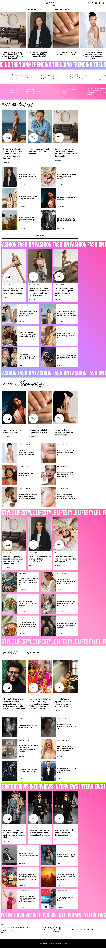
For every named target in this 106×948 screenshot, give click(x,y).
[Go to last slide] (3, 29)
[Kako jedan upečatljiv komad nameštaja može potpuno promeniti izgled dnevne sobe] (13, 47)
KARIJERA (60, 617)
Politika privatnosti (9, 930)
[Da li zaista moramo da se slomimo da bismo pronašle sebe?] (40, 47)
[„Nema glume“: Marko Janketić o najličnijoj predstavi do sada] (9, 855)
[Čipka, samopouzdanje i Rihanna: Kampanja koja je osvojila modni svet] (48, 749)
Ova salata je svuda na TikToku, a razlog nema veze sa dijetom (28, 603)
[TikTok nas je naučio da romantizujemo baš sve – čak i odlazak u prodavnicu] (48, 582)
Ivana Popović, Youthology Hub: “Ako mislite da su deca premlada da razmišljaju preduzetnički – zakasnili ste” (28, 877)
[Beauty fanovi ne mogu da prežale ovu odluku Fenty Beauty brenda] (48, 475)
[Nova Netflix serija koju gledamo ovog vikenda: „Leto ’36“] (48, 727)
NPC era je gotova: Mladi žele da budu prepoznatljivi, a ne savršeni (66, 625)
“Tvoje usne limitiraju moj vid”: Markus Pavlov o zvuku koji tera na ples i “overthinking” (66, 877)
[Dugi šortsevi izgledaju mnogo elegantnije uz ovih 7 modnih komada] (14, 266)
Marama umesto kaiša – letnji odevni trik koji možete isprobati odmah (28, 313)
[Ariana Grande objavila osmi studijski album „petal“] (9, 727)
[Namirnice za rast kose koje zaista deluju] (48, 198)
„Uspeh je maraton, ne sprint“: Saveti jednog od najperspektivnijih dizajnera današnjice (28, 748)
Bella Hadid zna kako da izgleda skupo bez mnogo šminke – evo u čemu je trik (93, 55)
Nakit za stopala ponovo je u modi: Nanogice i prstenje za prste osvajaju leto (66, 335)
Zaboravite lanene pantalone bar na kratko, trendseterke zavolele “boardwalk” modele (66, 313)
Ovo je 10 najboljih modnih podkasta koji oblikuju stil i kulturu (65, 899)
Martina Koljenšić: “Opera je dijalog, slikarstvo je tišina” (66, 855)
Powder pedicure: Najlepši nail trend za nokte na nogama (64, 432)
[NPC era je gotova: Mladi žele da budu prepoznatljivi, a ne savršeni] (48, 626)
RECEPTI (21, 595)
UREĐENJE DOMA (60, 144)
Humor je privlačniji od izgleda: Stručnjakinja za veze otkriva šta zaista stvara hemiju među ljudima (13, 153)
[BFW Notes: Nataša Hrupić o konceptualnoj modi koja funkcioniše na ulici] (14, 807)
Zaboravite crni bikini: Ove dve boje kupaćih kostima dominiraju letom (64, 291)
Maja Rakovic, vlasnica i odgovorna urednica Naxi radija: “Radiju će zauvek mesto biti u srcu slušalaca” (27, 899)
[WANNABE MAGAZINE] (53, 931)
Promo (21, 762)
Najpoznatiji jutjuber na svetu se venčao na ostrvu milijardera (66, 770)
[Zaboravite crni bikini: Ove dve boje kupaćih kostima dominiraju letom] (65, 266)
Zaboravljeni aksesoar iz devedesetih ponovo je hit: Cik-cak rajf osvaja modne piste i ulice (27, 357)
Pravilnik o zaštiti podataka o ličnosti (16, 927)
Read (30, 9)
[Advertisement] (92, 113)
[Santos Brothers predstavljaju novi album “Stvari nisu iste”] (9, 771)
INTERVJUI (38, 9)
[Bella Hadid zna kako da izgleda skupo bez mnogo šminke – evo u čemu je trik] (9, 453)
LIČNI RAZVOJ (23, 168)
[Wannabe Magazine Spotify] (100, 3)
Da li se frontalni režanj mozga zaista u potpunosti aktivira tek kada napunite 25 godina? (28, 220)
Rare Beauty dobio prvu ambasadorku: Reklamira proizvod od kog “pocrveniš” (66, 496)
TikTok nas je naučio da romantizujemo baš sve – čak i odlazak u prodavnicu (66, 581)
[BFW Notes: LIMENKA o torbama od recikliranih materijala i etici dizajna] (40, 807)
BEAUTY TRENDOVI (24, 444)
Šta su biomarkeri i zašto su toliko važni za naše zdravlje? (39, 151)
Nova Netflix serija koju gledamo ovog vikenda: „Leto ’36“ (66, 726)
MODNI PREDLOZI (24, 327)
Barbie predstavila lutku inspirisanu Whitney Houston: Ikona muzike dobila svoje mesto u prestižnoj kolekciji (39, 704)
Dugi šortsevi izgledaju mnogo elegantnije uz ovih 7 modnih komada (13, 290)
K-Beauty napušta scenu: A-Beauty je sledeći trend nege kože (66, 452)
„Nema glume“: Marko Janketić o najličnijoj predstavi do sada (28, 855)
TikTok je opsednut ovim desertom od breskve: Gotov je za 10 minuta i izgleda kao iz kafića (28, 625)
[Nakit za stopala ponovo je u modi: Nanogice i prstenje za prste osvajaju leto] (48, 336)
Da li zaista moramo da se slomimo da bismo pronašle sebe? (40, 54)
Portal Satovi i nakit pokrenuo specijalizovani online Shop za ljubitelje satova (66, 357)
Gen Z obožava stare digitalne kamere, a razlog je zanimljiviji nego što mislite (63, 702)
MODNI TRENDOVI (8, 284)
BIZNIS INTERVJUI (24, 890)
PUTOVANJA (22, 573)
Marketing (5, 925)
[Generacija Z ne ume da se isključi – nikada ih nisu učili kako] (48, 220)
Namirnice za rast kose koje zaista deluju (66, 198)
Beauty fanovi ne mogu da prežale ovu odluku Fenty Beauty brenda (65, 474)
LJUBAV (5, 144)
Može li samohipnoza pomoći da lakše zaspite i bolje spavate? (66, 176)
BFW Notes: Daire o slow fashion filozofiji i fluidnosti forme (65, 832)
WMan (67, 9)
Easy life (58, 9)
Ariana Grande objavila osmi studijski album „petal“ (28, 726)
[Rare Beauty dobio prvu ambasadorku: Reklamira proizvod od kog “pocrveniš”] (48, 497)
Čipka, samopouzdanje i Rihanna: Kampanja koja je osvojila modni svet (65, 748)
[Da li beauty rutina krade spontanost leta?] (9, 475)
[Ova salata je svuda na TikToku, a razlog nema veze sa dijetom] (9, 604)
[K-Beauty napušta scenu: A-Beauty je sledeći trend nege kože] (48, 453)
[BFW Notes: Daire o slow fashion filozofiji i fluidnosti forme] (65, 807)
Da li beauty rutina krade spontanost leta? (26, 474)
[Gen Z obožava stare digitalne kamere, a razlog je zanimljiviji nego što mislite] (65, 676)
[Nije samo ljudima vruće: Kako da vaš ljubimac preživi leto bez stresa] (48, 604)
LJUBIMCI (60, 595)
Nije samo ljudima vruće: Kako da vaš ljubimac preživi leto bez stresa (67, 603)
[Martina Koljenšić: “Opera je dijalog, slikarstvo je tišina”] (48, 855)
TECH (56, 695)
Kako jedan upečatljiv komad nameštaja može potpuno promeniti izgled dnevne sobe (13, 55)
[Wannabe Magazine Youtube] (96, 3)
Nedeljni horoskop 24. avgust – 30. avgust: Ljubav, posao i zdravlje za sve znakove (28, 198)
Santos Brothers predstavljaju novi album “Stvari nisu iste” (28, 770)
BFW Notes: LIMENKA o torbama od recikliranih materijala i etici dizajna (39, 832)
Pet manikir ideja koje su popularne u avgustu (66, 53)
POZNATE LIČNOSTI (9, 695)
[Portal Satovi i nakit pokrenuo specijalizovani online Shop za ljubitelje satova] (48, 357)
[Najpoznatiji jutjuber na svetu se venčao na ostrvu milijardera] (48, 771)
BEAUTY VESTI (61, 466)
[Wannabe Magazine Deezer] (103, 3)
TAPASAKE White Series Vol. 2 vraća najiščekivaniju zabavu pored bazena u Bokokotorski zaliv (28, 581)
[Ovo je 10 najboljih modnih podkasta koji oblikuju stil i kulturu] (48, 899)
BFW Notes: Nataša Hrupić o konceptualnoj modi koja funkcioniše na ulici (14, 833)
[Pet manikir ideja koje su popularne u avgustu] (66, 47)
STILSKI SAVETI (62, 305)
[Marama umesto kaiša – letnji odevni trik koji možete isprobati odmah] (9, 314)
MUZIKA (21, 718)
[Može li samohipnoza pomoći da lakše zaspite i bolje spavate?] (48, 177)
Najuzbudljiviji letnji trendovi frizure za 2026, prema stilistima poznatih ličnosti (28, 496)
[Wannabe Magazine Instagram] (88, 3)
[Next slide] (102, 29)
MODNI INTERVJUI (8, 826)
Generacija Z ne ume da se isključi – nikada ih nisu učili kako (66, 220)
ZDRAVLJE (32, 144)
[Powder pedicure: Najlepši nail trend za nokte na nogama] (65, 407)
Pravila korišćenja (8, 933)
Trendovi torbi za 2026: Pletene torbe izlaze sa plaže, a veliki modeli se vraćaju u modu (28, 335)
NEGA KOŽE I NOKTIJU (25, 466)
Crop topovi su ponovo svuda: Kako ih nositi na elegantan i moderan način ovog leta (39, 291)
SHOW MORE (40, 236)
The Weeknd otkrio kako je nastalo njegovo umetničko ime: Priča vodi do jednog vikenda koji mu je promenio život (14, 704)
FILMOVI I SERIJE (62, 718)
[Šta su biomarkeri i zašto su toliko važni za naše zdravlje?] (40, 126)
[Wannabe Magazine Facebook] (92, 3)
